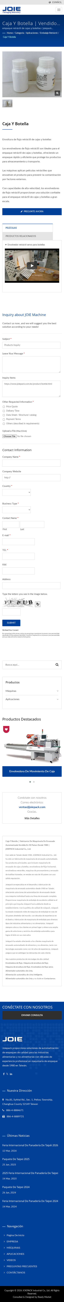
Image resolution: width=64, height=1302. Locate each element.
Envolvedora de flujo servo (42, 967)
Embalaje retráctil (48, 33)
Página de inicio (15, 1235)
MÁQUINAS (13, 1248)
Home (10, 33)
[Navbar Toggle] (59, 9)
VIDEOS (11, 1260)
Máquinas (11, 691)
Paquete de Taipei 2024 (16, 1187)
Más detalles (32, 818)
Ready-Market (44, 1297)
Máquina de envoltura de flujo (35, 963)
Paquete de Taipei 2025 (16, 1159)
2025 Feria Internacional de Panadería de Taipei (30, 1173)
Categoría (19, 33)
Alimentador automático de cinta (19, 971)
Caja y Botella (9, 37)
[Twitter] (7, 1074)
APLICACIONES (15, 1254)
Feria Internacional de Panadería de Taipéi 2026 (30, 1145)
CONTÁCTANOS (16, 1272)
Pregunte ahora (33, 212)
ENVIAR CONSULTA (32, 1015)
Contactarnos (49, 978)
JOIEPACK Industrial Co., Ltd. (36, 1291)
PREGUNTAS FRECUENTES (22, 1266)
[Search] (57, 665)
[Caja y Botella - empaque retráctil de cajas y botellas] (57, 93)
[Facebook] (4, 1074)
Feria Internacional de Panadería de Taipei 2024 (30, 1201)
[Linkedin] (11, 1074)
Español (57, 2)
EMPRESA (12, 1241)
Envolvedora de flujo (14, 963)
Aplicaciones (32, 33)
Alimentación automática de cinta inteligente (24, 975)
